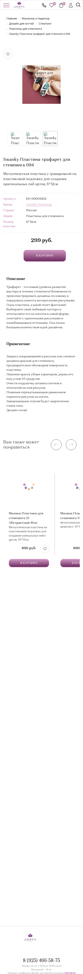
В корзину (29, 563)
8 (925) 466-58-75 (44, 5)
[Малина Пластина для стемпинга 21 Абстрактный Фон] (29, 484)
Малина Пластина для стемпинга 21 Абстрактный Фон (26, 518)
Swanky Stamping (39, 204)
